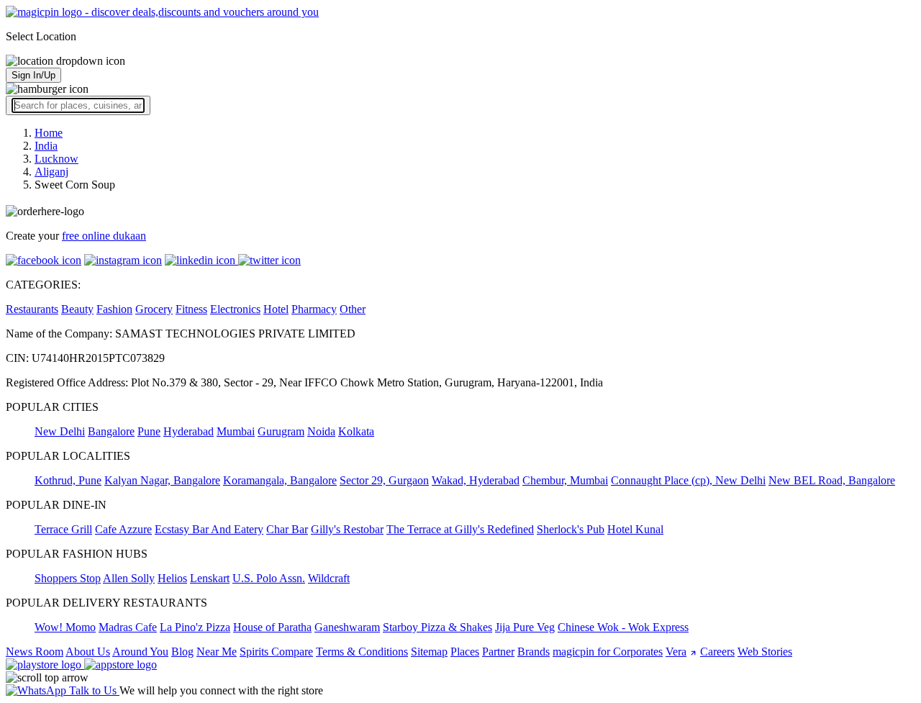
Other (353, 309)
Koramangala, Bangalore (280, 480)
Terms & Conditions (362, 651)
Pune (148, 431)
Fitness (191, 309)
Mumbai (236, 431)
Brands (533, 651)
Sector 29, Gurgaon (384, 480)
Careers (717, 651)
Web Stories (765, 651)
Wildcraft (329, 578)
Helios (172, 578)
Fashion (114, 309)
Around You (140, 651)
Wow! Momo (65, 627)
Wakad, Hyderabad (476, 480)
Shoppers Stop (68, 578)
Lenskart (210, 578)
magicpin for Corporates (608, 651)
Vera (676, 651)
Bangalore (111, 431)
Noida (321, 431)
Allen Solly (129, 578)
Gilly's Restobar (347, 529)
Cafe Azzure (123, 529)
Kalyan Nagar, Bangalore (162, 480)
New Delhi (60, 431)
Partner (498, 651)
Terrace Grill (63, 529)
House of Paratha (272, 627)
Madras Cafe (128, 627)
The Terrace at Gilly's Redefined (460, 529)
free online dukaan (104, 236)
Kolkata (356, 431)
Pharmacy (314, 309)
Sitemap (429, 651)
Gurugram (281, 431)
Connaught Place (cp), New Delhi (688, 480)
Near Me (216, 651)
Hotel (276, 309)
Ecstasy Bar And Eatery (209, 529)
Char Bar (287, 529)
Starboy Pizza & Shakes (437, 627)
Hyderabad (188, 431)
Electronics (235, 309)
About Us (87, 651)
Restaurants (32, 309)
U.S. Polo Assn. (268, 578)
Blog (182, 651)
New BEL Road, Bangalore (831, 480)
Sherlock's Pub (570, 529)
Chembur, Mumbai (565, 480)
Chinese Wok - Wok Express (623, 627)
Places (464, 651)
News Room (34, 651)
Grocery (154, 309)
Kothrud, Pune (68, 480)
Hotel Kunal (635, 529)
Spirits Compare (276, 651)
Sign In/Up (33, 75)
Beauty (77, 309)
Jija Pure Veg (525, 627)
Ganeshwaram (347, 627)
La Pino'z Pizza (195, 627)
